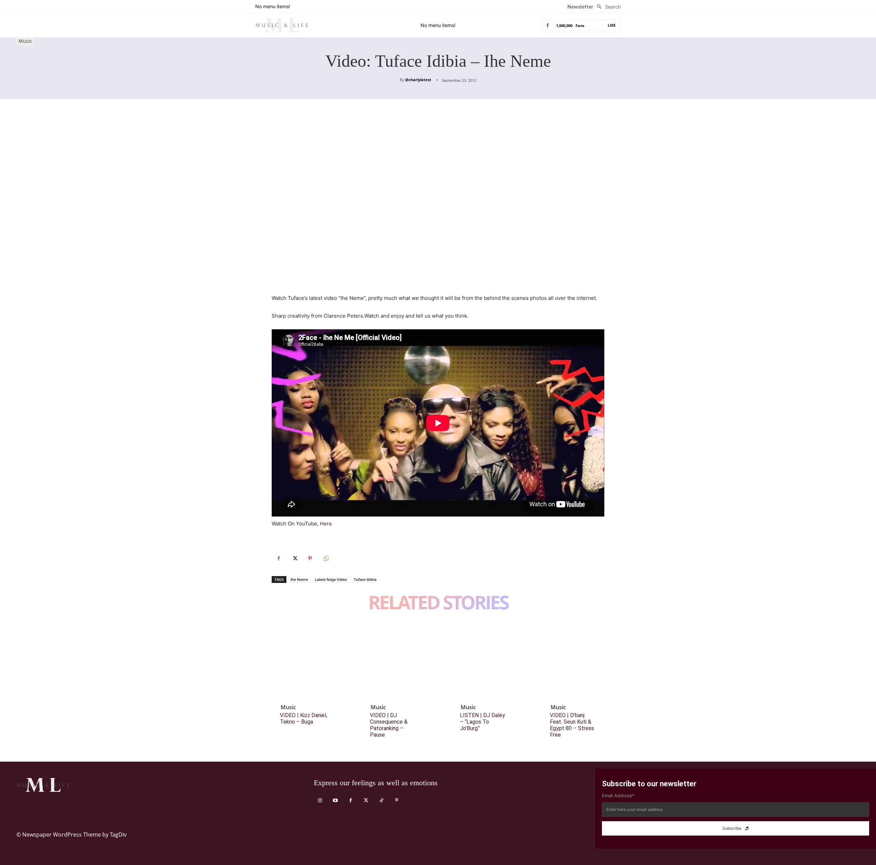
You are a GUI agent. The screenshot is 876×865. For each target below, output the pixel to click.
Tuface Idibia (365, 579)
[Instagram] (320, 800)
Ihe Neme (299, 579)
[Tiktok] (381, 800)
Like (612, 25)
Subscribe (732, 828)
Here (326, 523)
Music (25, 41)
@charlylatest (418, 79)
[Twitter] (294, 558)
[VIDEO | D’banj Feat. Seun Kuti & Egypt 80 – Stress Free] (579, 661)
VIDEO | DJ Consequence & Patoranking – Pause (389, 725)
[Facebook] (278, 558)
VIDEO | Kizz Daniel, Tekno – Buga (303, 718)
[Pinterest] (310, 558)
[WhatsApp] (326, 558)
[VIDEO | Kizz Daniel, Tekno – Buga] (309, 661)
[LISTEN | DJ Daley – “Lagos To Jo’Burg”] (489, 661)
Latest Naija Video (331, 579)
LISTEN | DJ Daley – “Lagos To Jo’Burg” (482, 722)
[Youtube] (335, 800)
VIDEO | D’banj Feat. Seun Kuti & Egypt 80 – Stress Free (572, 725)
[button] (607, 7)
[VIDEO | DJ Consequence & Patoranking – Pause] (399, 661)
